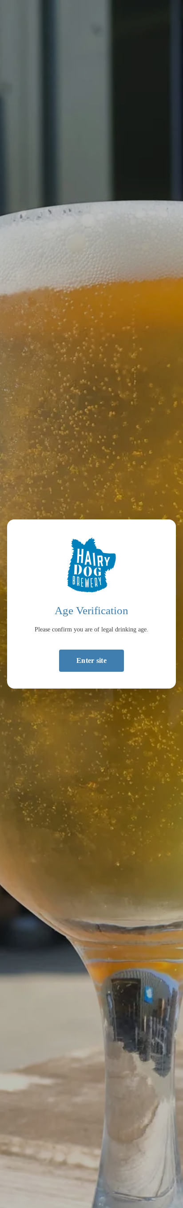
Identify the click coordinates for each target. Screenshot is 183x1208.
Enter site (91, 660)
